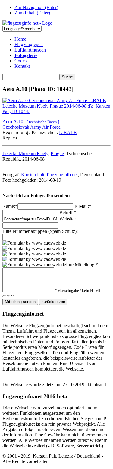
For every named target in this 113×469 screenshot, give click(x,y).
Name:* (9, 206)
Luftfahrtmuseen (30, 49)
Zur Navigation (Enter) (36, 7)
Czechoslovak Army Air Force (31, 127)
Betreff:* (67, 212)
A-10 (18, 121)
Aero (7, 121)
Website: (67, 218)
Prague (57, 153)
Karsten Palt (32, 174)
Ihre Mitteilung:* (82, 264)
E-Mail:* (82, 206)
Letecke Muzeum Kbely (25, 153)
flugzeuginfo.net (62, 174)
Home (20, 39)
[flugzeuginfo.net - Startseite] (27, 23)
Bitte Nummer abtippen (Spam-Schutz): (40, 231)
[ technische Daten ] (43, 122)
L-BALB (68, 132)
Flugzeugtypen (28, 44)
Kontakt (22, 66)
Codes (20, 60)
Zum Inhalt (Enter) (32, 12)
